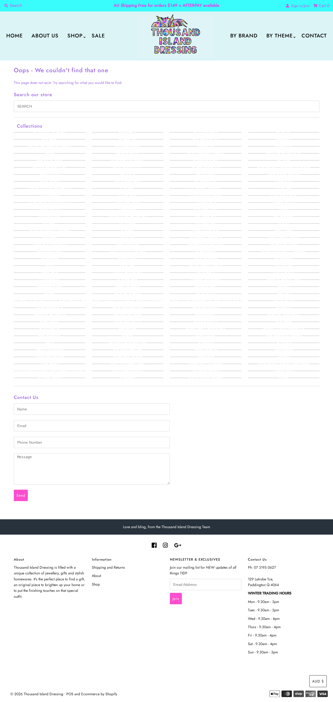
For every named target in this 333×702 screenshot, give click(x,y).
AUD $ (318, 681)
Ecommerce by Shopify (99, 694)
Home (14, 36)
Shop (75, 36)
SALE (98, 36)
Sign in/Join (299, 5)
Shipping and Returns (108, 567)
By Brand (244, 36)
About (96, 575)
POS (69, 694)
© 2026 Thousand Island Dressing (36, 694)
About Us (45, 36)
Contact (314, 36)
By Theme (279, 36)
